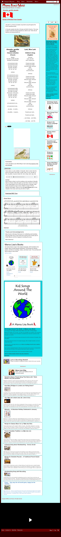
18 (14, 277)
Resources (19, 530)
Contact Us (8, 530)
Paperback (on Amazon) (9, 274)
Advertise (14, 530)
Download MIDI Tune (11, 193)
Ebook (7, 272)
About (2, 530)
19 (15, 277)
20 (16, 277)
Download (7, 179)
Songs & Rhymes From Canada (12, 19)
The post (5, 494)
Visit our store (8, 253)
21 (17, 277)
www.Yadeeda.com (29, 187)
